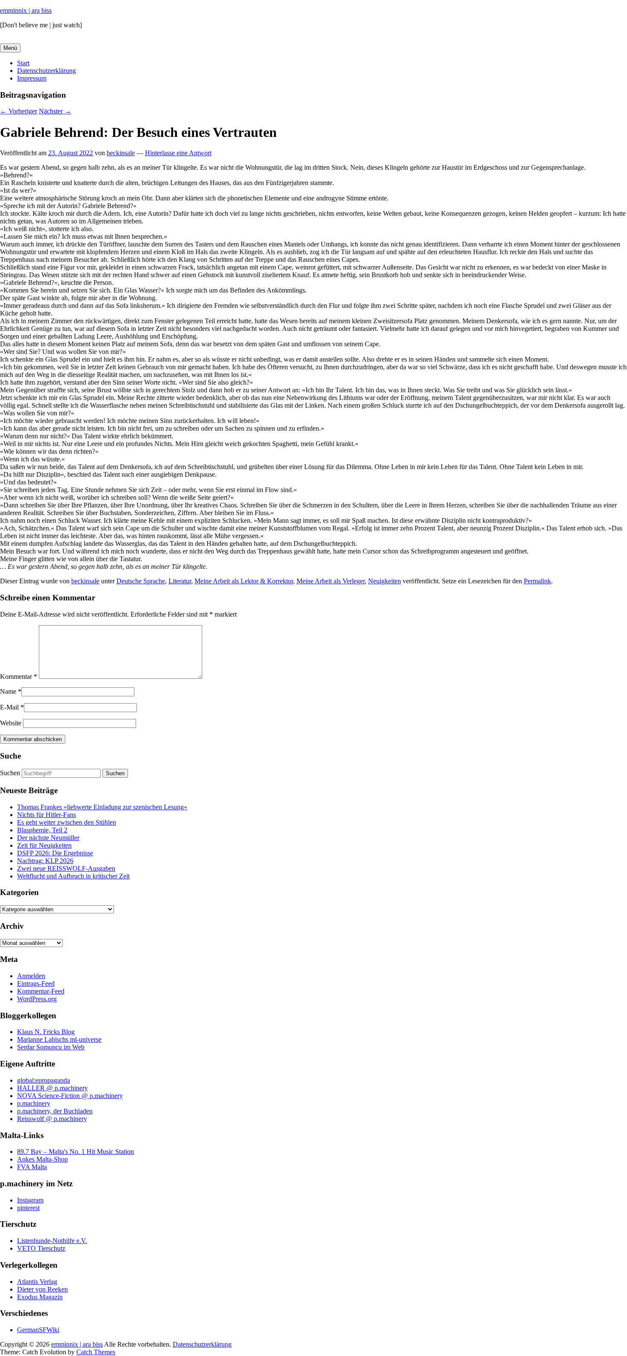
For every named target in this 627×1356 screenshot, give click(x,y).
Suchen (10, 773)
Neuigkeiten (384, 581)
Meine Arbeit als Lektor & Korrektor (243, 581)
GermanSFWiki (38, 1329)
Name (8, 691)
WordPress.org (37, 999)
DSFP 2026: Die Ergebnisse (55, 853)
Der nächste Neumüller (48, 837)
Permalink (537, 581)
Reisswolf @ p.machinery (52, 1118)
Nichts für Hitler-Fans (46, 814)
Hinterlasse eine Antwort (178, 152)
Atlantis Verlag (37, 1281)
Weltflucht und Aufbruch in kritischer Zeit (73, 876)
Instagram (30, 1200)
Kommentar (18, 676)
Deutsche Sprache (140, 581)
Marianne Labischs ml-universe (59, 1039)
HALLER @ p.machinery (52, 1088)
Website (10, 723)
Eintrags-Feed (36, 983)
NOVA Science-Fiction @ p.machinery (70, 1095)
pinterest (28, 1207)
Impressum (31, 78)
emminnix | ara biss (26, 10)
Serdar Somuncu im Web (50, 1047)
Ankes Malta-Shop (42, 1159)
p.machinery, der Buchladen (55, 1111)
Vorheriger (18, 111)
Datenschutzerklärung (46, 70)
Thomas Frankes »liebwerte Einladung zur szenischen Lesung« (102, 807)
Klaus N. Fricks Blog (46, 1031)
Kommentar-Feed (40, 991)
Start (23, 63)
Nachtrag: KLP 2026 (45, 860)
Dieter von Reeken (42, 1289)
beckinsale (121, 152)
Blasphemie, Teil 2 (42, 830)
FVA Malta (32, 1167)
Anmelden (31, 975)
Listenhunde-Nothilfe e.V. (52, 1240)
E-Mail (9, 707)
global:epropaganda (43, 1080)
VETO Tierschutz (41, 1248)
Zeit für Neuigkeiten (44, 845)
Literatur (179, 581)
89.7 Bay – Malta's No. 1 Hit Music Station (75, 1151)
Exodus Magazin (40, 1297)
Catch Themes (95, 1352)
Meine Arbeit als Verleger (330, 581)
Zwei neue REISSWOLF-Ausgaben (66, 868)
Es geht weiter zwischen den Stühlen (66, 822)
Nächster (55, 111)
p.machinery (33, 1103)
